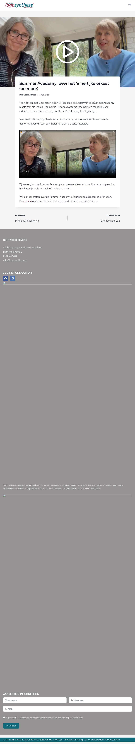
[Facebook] (5, 278)
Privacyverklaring (73, 739)
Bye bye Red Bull (110, 218)
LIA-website (50, 489)
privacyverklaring (75, 718)
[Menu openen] (129, 5)
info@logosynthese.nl (15, 260)
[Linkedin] (12, 278)
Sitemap (57, 739)
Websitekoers (112, 739)
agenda (27, 201)
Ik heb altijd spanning (27, 218)
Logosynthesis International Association (70, 485)
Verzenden (11, 725)
